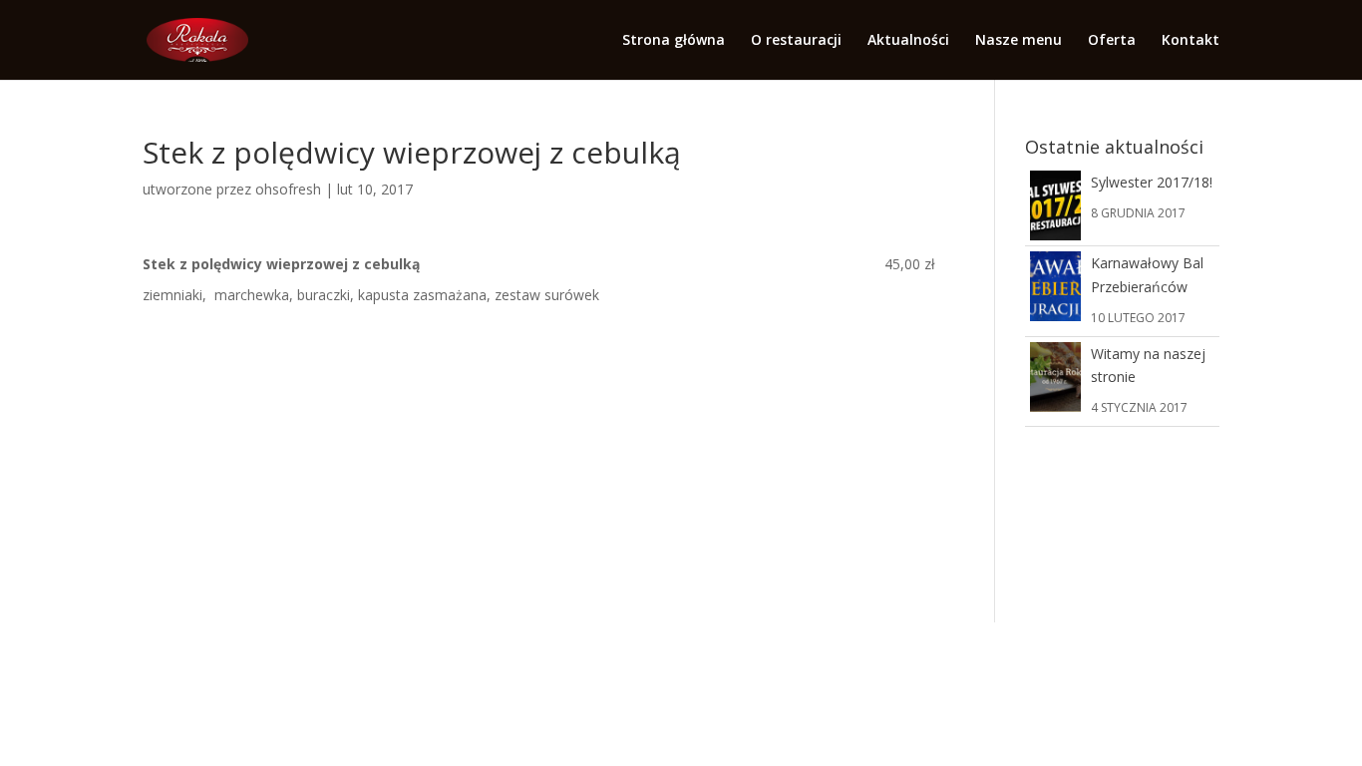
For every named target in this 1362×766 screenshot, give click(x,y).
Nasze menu (1018, 41)
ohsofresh (288, 189)
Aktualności (908, 41)
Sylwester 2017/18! (1151, 182)
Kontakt (1190, 41)
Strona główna (673, 41)
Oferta (1112, 41)
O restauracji (796, 41)
